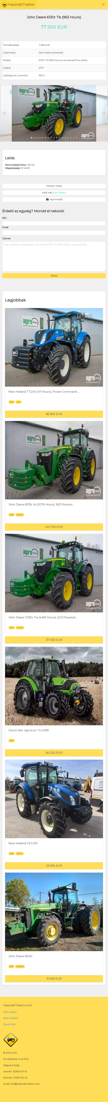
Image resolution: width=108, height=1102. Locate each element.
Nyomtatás (54, 199)
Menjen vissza (54, 186)
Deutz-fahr (9, 1024)
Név (4, 218)
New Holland (10, 1018)
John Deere (10, 1012)
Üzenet (6, 238)
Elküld (54, 275)
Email (5, 227)
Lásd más (54, 192)
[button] (103, 4)
